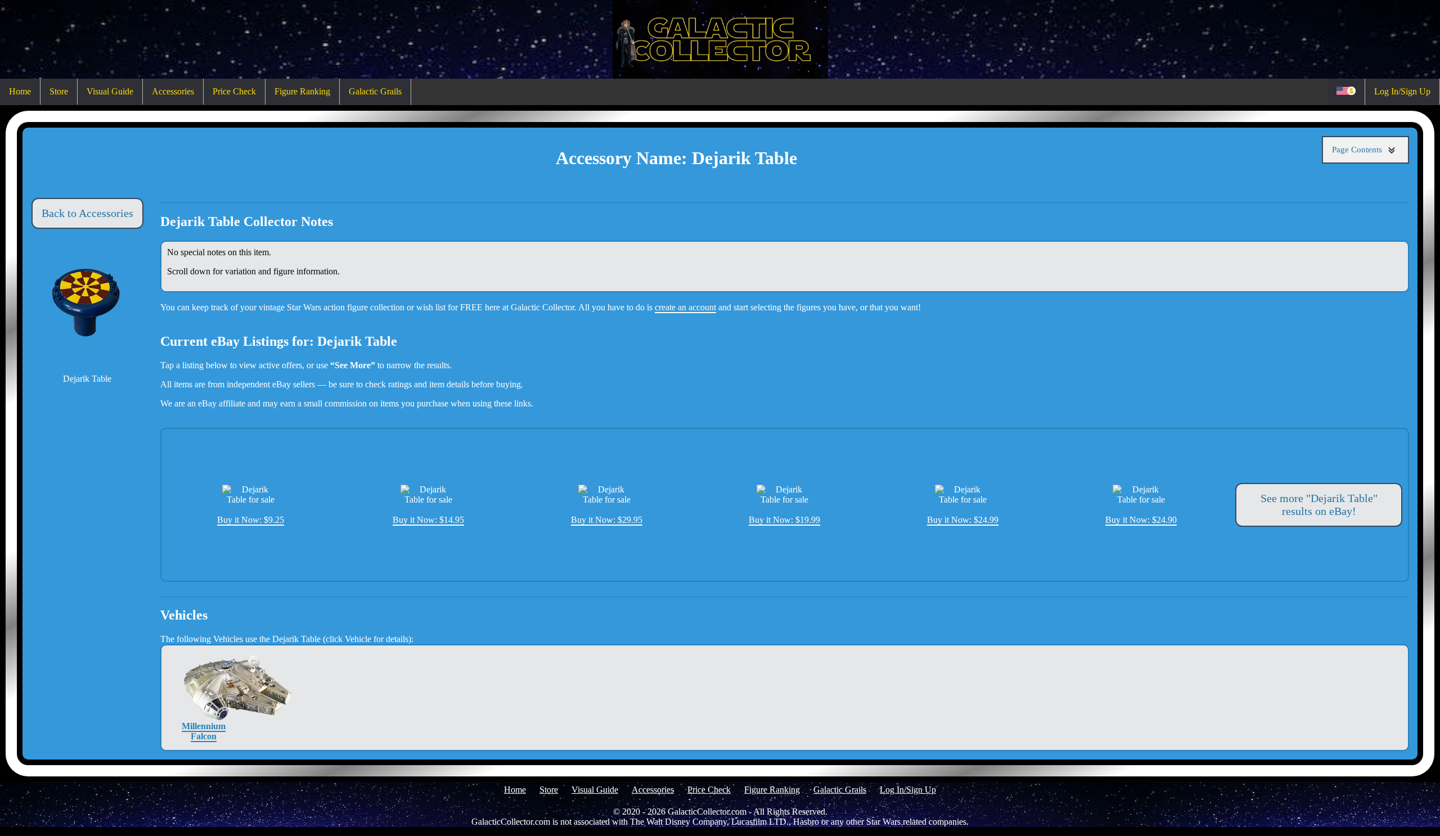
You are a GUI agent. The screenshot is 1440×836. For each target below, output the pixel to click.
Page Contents (1358, 149)
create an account (685, 307)
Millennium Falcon (204, 731)
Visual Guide (110, 91)
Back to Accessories (87, 213)
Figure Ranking (302, 91)
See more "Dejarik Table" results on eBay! (1319, 504)
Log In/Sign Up (1402, 91)
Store (59, 91)
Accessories (173, 91)
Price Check (234, 91)
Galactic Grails (375, 91)
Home (20, 91)
